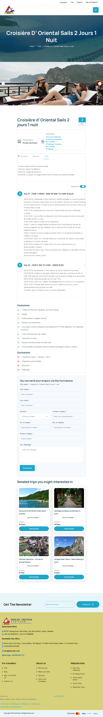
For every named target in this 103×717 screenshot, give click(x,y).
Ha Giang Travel (78, 674)
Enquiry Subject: (27, 434)
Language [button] (63, 2)
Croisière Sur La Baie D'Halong (54, 141)
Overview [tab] (23, 156)
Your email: (25, 400)
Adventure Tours (79, 687)
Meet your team (44, 672)
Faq (72, 2)
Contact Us (8, 681)
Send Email (27, 468)
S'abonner (86, 604)
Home (32, 46)
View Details (34, 529)
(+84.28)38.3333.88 (11, 646)
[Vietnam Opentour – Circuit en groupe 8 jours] (34, 546)
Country (23, 411)
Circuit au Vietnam (53, 137)
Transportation (28, 140)
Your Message (26, 445)
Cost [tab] (46, 156)
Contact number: (60, 411)
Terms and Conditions (42, 680)
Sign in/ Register (91, 2)
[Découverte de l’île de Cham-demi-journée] (34, 498)
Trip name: (24, 384)
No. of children (58, 423)
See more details (32, 517)
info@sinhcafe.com (12, 651)
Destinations (50, 134)
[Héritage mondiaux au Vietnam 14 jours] (69, 498)
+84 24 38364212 (11, 634)
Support (79, 2)
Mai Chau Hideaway (76, 669)
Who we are (42, 668)
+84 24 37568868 (26, 634)
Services (41, 675)
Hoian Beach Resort (77, 679)
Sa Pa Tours (77, 683)
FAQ (5, 668)
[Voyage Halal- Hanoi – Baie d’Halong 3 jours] (69, 546)
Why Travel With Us (10, 676)
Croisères (50, 139)
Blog (5, 672)
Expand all (75, 186)
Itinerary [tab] (36, 156)
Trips (39, 46)
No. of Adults (25, 423)
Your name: (25, 389)
